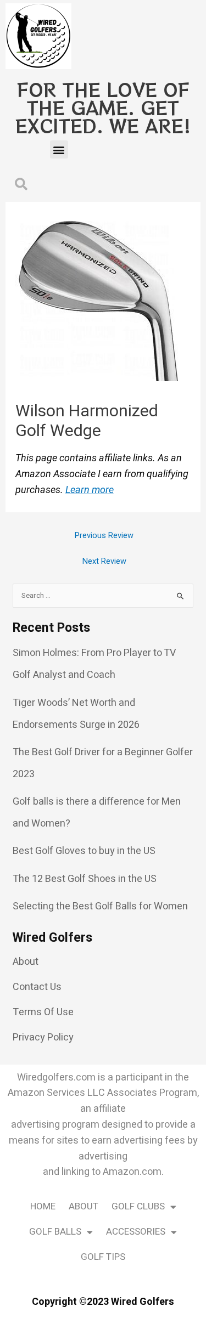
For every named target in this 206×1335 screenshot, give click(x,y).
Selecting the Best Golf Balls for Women (100, 906)
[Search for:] (103, 595)
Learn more (89, 489)
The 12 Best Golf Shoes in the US (85, 879)
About (83, 1206)
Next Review (104, 561)
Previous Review (104, 535)
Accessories (135, 1231)
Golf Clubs (138, 1206)
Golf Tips (103, 1257)
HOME (42, 1206)
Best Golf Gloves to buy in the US (84, 851)
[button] (59, 149)
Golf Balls (55, 1231)
